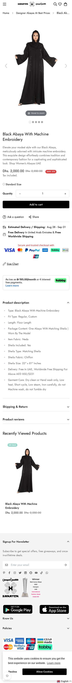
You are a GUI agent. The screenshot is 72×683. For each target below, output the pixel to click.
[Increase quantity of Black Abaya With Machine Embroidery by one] (65, 194)
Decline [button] (12, 671)
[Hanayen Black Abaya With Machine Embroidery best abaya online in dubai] (30, 122)
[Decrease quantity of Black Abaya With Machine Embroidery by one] (20, 194)
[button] (64, 681)
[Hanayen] (32, 4)
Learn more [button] (53, 663)
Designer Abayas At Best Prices (33, 13)
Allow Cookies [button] (44, 671)
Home (6, 13)
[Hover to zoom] (36, 67)
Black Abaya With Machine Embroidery (21, 506)
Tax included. (10, 175)
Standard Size (13, 184)
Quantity (8, 193)
